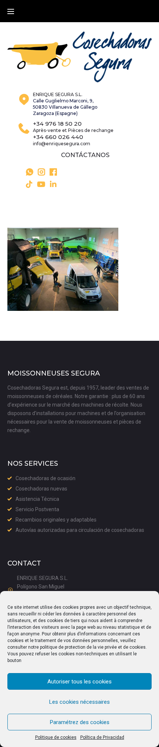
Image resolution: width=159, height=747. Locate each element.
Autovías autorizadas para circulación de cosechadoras (80, 530)
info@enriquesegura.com (61, 143)
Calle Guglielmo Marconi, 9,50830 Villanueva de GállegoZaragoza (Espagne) (65, 107)
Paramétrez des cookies (79, 722)
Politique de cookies (56, 737)
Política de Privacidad (102, 737)
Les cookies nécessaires (79, 702)
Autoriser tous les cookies (79, 681)
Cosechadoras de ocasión (45, 478)
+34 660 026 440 (58, 137)
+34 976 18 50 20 (57, 123)
